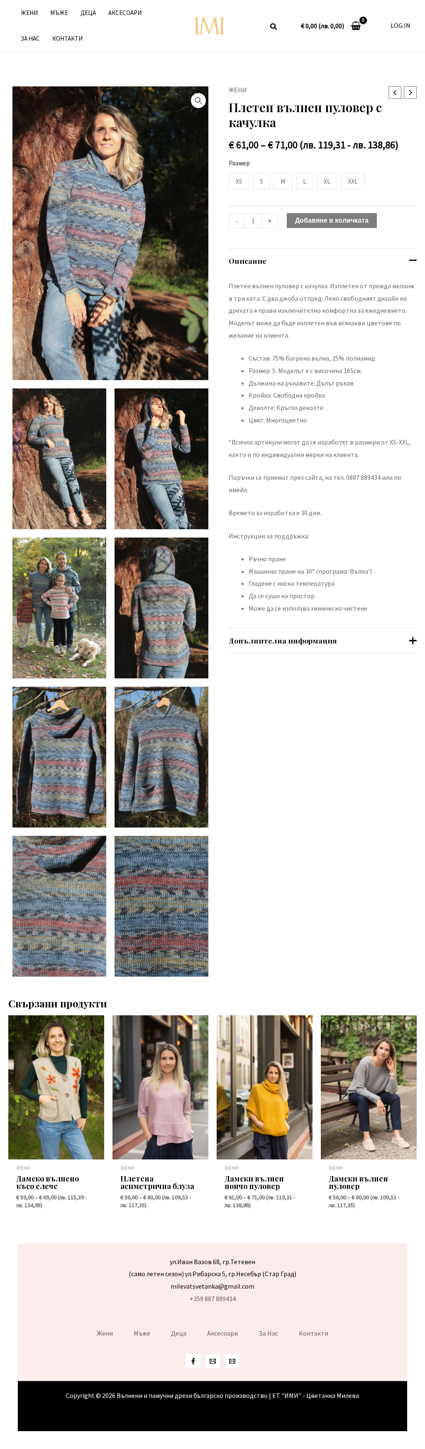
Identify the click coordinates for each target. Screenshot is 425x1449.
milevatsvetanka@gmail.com (212, 1286)
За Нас (30, 38)
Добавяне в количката (332, 220)
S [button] (261, 181)
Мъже (59, 13)
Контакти (67, 38)
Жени (29, 13)
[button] (274, 27)
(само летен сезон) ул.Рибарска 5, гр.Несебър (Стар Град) (212, 1274)
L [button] (304, 181)
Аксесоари (125, 13)
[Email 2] (232, 1361)
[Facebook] (193, 1361)
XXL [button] (353, 181)
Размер (239, 163)
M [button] (283, 181)
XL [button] (327, 181)
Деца (88, 13)
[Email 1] (212, 1361)
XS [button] (239, 181)
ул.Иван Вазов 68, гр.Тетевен (212, 1261)
